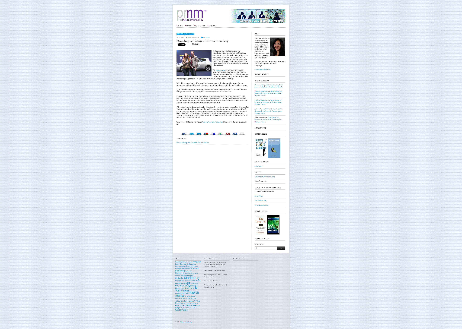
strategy (177, 299)
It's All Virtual (259, 196)
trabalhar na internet (261, 91)
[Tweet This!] (191, 133)
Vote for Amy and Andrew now (212, 122)
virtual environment (187, 301)
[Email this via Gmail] (227, 133)
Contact (212, 26)
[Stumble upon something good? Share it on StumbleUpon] (220, 133)
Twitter (191, 298)
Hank (256, 85)
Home (180, 26)
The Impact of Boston (211, 281)
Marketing (180, 33)
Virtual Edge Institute (261, 205)
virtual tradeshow (185, 308)
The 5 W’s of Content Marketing (214, 271)
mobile (184, 283)
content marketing (180, 266)
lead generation (187, 275)
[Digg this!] (242, 133)
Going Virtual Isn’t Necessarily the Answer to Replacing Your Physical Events (268, 94)
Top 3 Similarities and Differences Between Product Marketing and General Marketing (215, 265)
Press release (180, 285)
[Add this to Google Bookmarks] (206, 133)
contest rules (220, 70)
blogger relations (188, 262)
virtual (177, 301)
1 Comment (206, 37)
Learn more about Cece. (263, 69)
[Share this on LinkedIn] (198, 133)
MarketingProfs (179, 280)
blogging (197, 261)
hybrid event (188, 273)
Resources (200, 26)
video (195, 298)
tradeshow (184, 298)
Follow (197, 44)
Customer (190, 266)
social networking (190, 296)
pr (188, 283)
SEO (187, 293)
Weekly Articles (181, 310)
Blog (181, 262)
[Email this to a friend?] (234, 133)
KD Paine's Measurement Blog (265, 177)
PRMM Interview (181, 288)
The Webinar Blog (260, 200)
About (189, 26)
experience (188, 271)
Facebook (179, 273)
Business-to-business (188, 264)
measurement (190, 281)
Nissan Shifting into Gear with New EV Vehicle (192, 143)
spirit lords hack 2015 (262, 109)
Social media (190, 33)
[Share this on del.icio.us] (213, 133)
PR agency (194, 283)
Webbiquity (258, 166)
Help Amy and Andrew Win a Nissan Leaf (202, 41)
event (191, 268)
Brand (177, 264)
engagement (185, 268)
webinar (194, 308)
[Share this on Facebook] (184, 133)
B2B (177, 262)
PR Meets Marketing (186, 322)
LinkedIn (179, 278)
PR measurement (191, 285)
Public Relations (186, 289)
